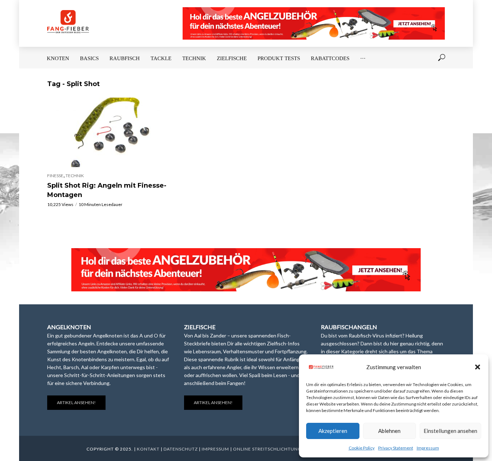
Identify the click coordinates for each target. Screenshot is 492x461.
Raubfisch (124, 58)
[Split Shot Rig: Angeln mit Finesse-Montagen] (109, 132)
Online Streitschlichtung (267, 449)
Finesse (55, 175)
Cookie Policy (362, 448)
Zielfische (232, 58)
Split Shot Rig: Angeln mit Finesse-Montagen (106, 190)
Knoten (58, 58)
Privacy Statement (395, 448)
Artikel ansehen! (76, 402)
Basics (89, 58)
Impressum (428, 448)
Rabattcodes (330, 58)
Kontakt (148, 449)
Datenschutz (181, 449)
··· (363, 58)
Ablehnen (389, 431)
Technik (194, 58)
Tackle (161, 58)
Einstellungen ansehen (450, 431)
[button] (477, 367)
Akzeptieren (332, 431)
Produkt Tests (279, 58)
